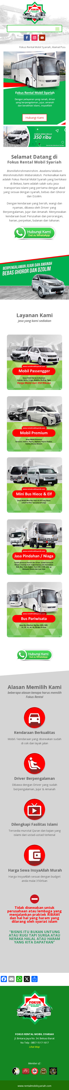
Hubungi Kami (34, 117)
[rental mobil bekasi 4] (34, 146)
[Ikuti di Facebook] (27, 38)
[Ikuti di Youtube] (42, 38)
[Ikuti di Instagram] (34, 38)
